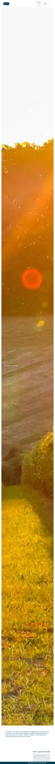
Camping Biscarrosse (9, 722)
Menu (6, 3)
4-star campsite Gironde (16, 722)
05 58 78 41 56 (39, 3)
